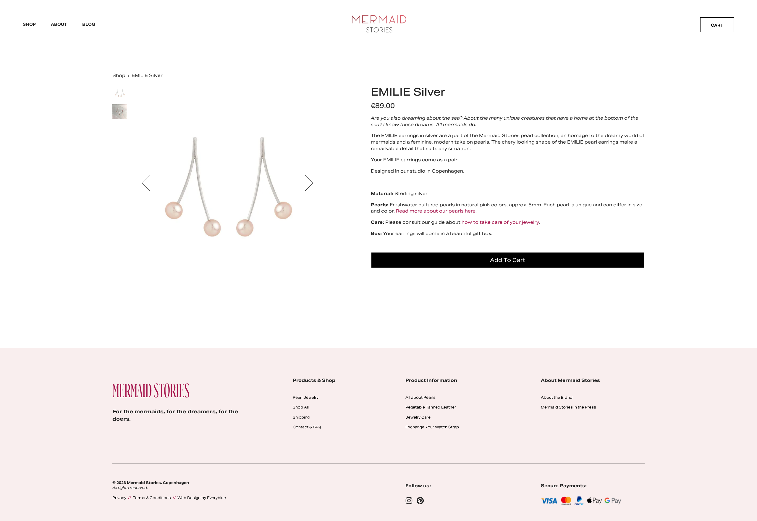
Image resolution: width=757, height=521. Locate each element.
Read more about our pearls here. (436, 211)
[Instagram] (409, 500)
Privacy (119, 498)
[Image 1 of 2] (119, 93)
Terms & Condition (151, 498)
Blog (88, 24)
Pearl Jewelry (305, 397)
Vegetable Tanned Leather (430, 407)
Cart (717, 25)
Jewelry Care (418, 417)
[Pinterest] (420, 500)
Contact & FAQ (307, 427)
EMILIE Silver (147, 75)
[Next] (305, 183)
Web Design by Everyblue (201, 498)
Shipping (301, 417)
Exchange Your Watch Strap (432, 427)
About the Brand (556, 397)
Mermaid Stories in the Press (568, 407)
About (59, 24)
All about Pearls (420, 397)
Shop (29, 24)
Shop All (301, 407)
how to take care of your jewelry (500, 222)
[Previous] (149, 183)
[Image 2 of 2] (119, 112)
